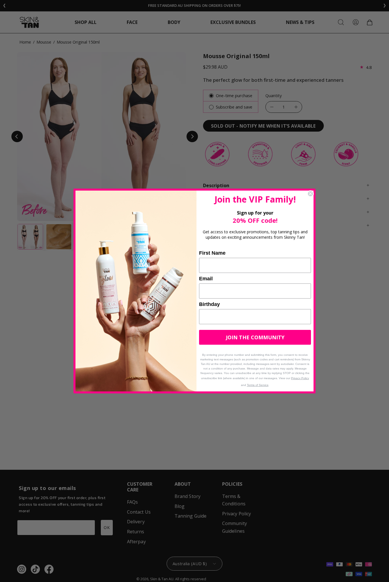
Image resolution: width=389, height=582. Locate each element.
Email (206, 278)
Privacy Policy (300, 378)
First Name (212, 253)
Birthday (209, 304)
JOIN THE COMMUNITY (255, 337)
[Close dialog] (310, 194)
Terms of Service (258, 385)
